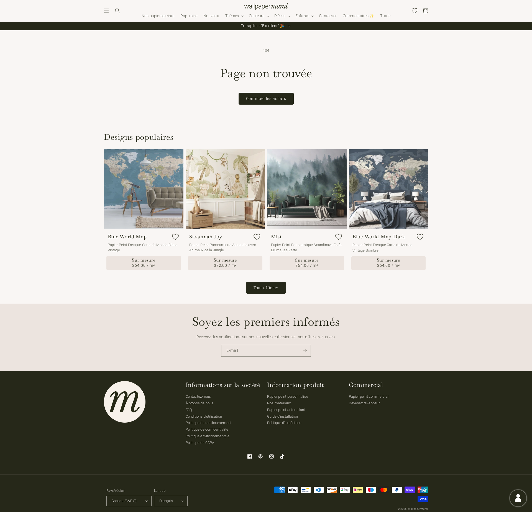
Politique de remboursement (209, 423)
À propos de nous (200, 403)
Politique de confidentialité (207, 429)
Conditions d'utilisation (204, 416)
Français (166, 501)
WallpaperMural (418, 509)
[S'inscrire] (305, 351)
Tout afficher (266, 288)
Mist (276, 237)
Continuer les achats (266, 98)
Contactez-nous (198, 396)
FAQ (189, 410)
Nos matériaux (279, 403)
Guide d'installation (282, 416)
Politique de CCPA (200, 443)
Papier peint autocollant (286, 410)
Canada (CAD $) (124, 501)
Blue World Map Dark (378, 237)
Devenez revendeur (364, 403)
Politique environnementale (208, 436)
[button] (106, 10)
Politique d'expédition (284, 423)
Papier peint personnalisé (287, 396)
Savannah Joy (205, 237)
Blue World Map (127, 237)
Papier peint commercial (369, 396)
